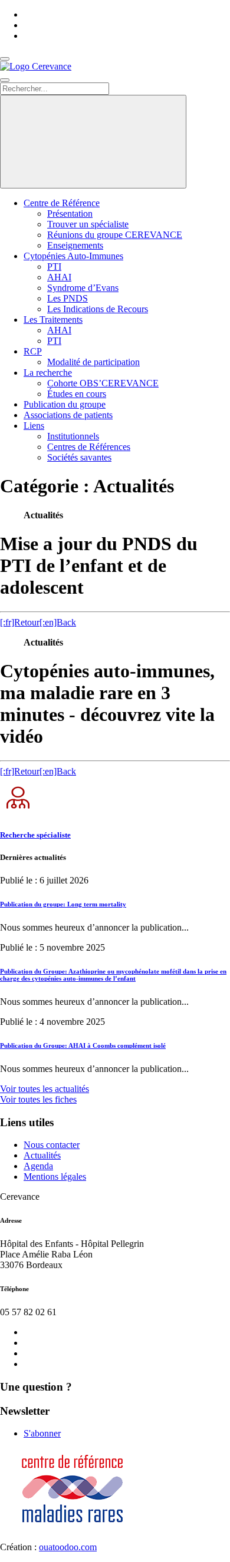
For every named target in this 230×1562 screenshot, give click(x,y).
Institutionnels (73, 436)
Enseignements (75, 245)
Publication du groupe (65, 404)
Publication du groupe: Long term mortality (63, 904)
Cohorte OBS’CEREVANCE (103, 383)
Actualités (42, 1155)
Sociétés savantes (79, 457)
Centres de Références (88, 447)
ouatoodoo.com (68, 1547)
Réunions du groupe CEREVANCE (114, 235)
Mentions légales (55, 1177)
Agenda (38, 1166)
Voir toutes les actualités (44, 1089)
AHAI (59, 277)
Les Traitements (53, 320)
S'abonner (42, 1433)
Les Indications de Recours (97, 309)
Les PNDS (67, 298)
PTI (54, 267)
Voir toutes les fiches (38, 1099)
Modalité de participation (93, 362)
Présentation (70, 214)
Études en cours (76, 394)
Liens (34, 426)
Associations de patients (68, 415)
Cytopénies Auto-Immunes (73, 256)
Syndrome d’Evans (83, 288)
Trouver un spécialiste (88, 224)
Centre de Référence (62, 203)
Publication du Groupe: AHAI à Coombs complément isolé (83, 1045)
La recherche (48, 373)
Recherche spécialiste (35, 834)
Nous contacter (52, 1145)
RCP (33, 351)
